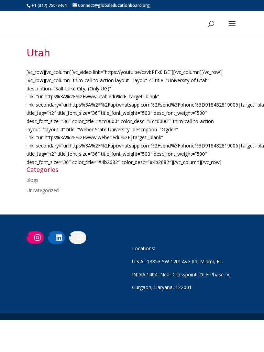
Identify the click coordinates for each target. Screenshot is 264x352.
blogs (32, 180)
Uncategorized (42, 190)
